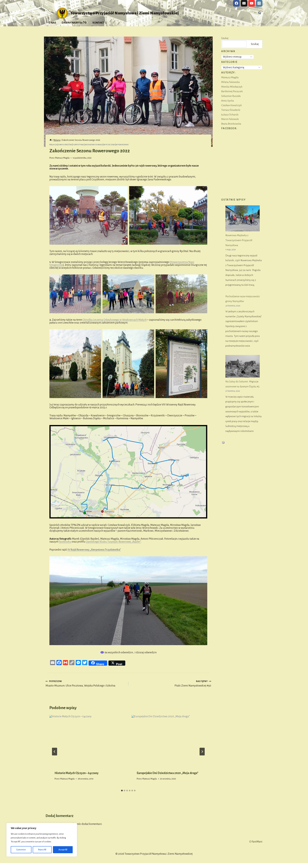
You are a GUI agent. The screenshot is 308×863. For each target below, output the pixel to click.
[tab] (122, 790)
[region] (41, 840)
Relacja (53, 145)
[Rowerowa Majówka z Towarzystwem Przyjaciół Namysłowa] (242, 218)
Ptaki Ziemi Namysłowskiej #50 (193, 683)
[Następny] (202, 751)
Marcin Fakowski (230, 119)
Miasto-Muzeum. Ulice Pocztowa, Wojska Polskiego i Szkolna (80, 683)
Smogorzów (65, 145)
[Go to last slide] (54, 751)
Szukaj (224, 38)
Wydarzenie (122, 145)
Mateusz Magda (62, 158)
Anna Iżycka (227, 100)
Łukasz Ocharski (230, 114)
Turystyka (78, 145)
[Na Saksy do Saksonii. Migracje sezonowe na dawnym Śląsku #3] (242, 366)
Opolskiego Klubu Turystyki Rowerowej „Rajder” (113, 541)
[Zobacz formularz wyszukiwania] (259, 13)
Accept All (63, 850)
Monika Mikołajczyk (231, 86)
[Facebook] (236, 3)
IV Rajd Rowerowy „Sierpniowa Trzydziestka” (94, 549)
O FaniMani (255, 841)
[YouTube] (251, 3)
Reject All (42, 850)
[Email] (244, 3)
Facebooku (65, 541)
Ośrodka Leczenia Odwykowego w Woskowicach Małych (115, 319)
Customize (21, 850)
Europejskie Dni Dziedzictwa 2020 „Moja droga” (167, 773)
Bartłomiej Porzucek (232, 91)
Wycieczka (109, 145)
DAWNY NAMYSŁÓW (74, 22)
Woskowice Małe (94, 145)
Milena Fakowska (230, 82)
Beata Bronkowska (231, 123)
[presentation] (87, 740)
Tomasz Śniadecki (230, 110)
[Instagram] (259, 3)
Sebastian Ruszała (231, 96)
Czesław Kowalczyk (231, 105)
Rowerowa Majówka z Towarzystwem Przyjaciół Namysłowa (238, 240)
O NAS (52, 22)
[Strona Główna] (50, 140)
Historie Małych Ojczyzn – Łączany (76, 773)
